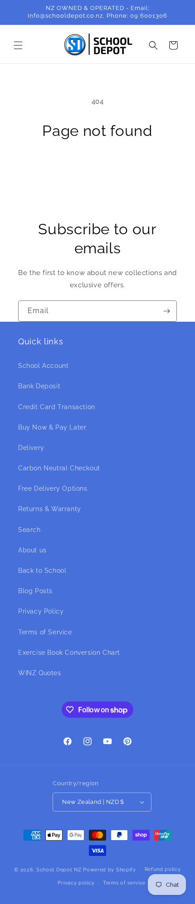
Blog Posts (35, 591)
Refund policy (163, 869)
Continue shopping (97, 167)
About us (32, 550)
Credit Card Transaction (56, 407)
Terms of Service (45, 632)
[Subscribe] (166, 311)
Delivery (31, 447)
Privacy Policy (40, 611)
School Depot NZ (59, 869)
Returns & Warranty (49, 508)
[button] (18, 45)
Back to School (42, 570)
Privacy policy (76, 883)
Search (29, 529)
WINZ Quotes (39, 673)
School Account (43, 365)
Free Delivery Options (53, 488)
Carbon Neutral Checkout (59, 468)
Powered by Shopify (109, 869)
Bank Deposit (39, 386)
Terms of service (124, 883)
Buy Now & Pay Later (52, 427)
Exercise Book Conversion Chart (69, 652)
